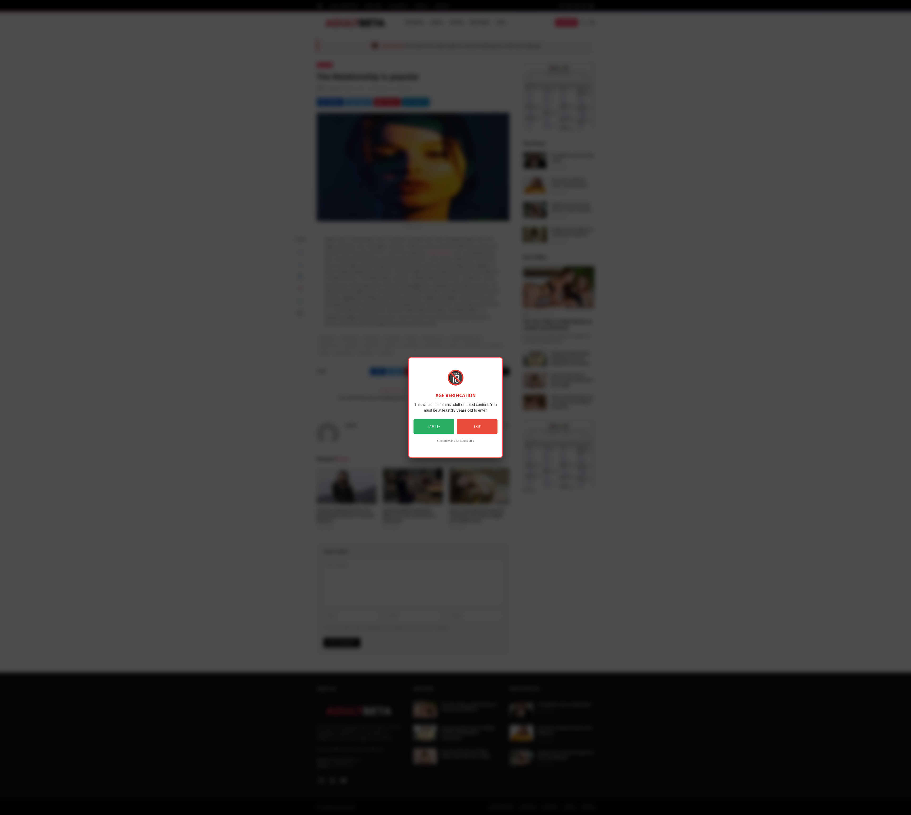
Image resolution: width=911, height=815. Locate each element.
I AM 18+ (434, 426)
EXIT (477, 426)
